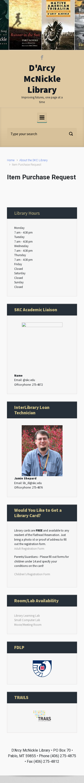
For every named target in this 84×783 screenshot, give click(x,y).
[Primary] (42, 117)
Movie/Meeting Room (28, 625)
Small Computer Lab (27, 620)
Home (10, 160)
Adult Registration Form (29, 549)
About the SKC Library (33, 160)
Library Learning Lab (27, 616)
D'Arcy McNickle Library (42, 78)
